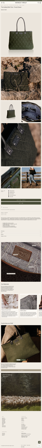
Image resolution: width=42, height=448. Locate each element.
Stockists (22, 420)
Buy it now (21, 203)
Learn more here (12, 209)
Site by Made (22, 446)
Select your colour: (3, 191)
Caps (3, 424)
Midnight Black (12, 190)
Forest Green (12, 193)
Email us (3, 435)
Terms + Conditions (23, 445)
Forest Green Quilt (13, 195)
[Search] (3, 3)
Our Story (22, 424)
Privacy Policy (28, 445)
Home (2, 5)
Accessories (4, 425)
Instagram (3, 434)
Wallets (3, 423)
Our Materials (23, 425)
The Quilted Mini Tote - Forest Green (16, 5)
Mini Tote (6, 5)
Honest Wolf (5, 445)
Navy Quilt (11, 196)
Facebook (3, 433)
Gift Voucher (4, 426)
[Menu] (2, 3)
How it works (20, 370)
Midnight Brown (12, 192)
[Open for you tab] (39, 442)
